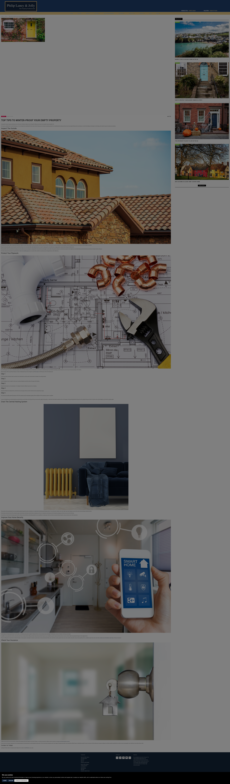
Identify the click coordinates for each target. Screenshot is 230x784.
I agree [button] (4, 780)
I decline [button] (11, 780)
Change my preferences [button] (21, 780)
